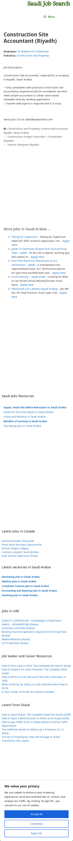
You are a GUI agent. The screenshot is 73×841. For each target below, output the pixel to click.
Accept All (36, 814)
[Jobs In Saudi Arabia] (49, 3)
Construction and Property (33, 55)
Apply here (37, 256)
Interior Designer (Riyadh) (23, 144)
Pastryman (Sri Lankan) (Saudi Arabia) (35, 288)
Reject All (36, 833)
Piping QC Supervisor (25, 236)
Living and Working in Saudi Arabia (25, 416)
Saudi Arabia (21, 132)
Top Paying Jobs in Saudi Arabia (22, 426)
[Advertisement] (36, 185)
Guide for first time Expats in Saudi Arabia (29, 412)
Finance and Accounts (54, 128)
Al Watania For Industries (33, 51)
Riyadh (8, 132)
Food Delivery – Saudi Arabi (28, 276)
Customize (36, 823)
